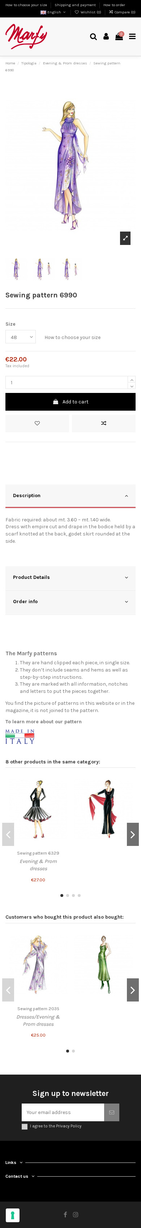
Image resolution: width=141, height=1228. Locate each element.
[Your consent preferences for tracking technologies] (13, 1215)
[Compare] (62, 794)
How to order (114, 5)
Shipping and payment (76, 5)
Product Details (31, 577)
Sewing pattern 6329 (38, 853)
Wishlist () (91, 12)
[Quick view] (62, 807)
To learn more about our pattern (43, 722)
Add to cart (76, 402)
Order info (25, 601)
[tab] (70, 496)
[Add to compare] (104, 423)
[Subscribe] (111, 1112)
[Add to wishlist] (37, 423)
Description (26, 495)
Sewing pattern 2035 (38, 1008)
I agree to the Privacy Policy (55, 1126)
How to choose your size (26, 5)
